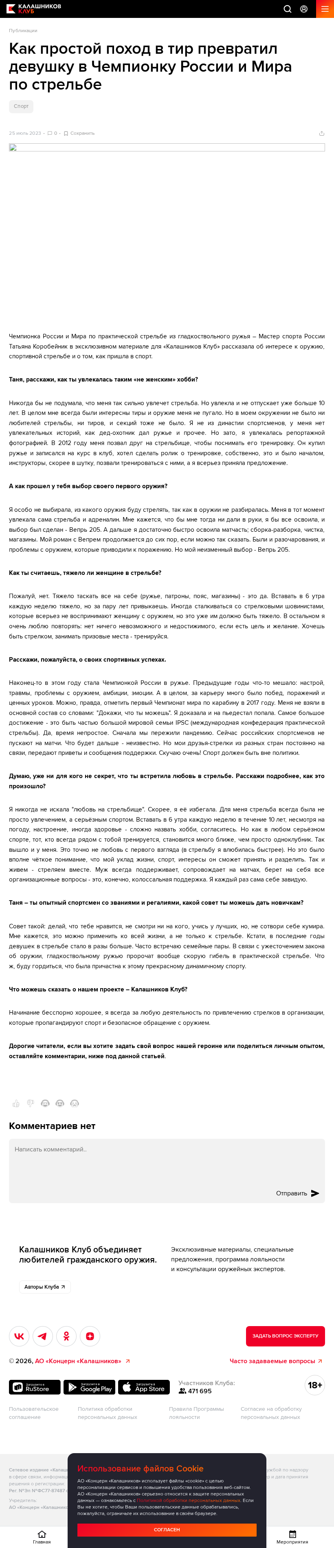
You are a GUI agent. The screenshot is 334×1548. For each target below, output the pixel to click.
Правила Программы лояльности (196, 1413)
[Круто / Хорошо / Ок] (16, 1103)
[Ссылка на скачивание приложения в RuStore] (34, 1387)
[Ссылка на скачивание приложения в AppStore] (143, 1387)
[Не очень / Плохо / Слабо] (30, 1103)
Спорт (21, 106)
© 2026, (65, 1361)
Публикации (23, 31)
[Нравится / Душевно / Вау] (60, 1103)
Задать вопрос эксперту (286, 1336)
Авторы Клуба (41, 1287)
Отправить (291, 1193)
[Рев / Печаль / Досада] (74, 1103)
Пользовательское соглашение (34, 1413)
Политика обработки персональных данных (107, 1413)
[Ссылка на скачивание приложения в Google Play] (89, 1387)
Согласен (167, 1530)
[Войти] (304, 9)
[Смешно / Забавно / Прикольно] (45, 1103)
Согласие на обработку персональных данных (271, 1413)
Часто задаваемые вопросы (272, 1361)
